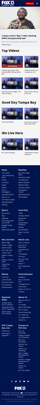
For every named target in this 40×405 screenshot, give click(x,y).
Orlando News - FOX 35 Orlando (7, 304)
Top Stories (6, 173)
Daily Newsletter (7, 202)
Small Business (7, 287)
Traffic (20, 213)
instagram (20, 381)
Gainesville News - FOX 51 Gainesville (8, 308)
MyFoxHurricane (24, 194)
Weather (22, 170)
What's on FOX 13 (24, 289)
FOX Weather (23, 197)
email (28, 381)
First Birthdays (23, 230)
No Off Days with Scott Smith (8, 222)
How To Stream (23, 243)
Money (5, 274)
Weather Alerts (23, 185)
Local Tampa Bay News (8, 176)
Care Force (5, 269)
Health (4, 185)
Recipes (21, 227)
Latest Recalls (6, 280)
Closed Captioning (24, 312)
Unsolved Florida (7, 194)
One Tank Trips (7, 250)
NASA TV (21, 264)
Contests (21, 292)
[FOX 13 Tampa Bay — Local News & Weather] (8, 3)
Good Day (23, 210)
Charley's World (23, 216)
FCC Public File (23, 315)
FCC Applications (24, 317)
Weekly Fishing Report (7, 226)
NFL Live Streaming (21, 332)
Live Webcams (23, 180)
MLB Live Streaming (21, 341)
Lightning (5, 218)
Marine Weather (23, 182)
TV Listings (22, 305)
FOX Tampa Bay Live (24, 267)
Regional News (6, 298)
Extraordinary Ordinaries (23, 224)
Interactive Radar (24, 177)
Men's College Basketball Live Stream (23, 355)
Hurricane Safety (24, 188)
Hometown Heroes (22, 219)
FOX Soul (21, 257)
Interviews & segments (6, 334)
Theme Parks (6, 253)
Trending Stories (24, 284)
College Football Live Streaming (24, 336)
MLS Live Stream (24, 370)
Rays (3, 216)
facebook (12, 381)
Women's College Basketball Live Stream (24, 361)
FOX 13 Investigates (6, 191)
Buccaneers (6, 213)
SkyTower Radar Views (24, 174)
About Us (22, 297)
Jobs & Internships (24, 307)
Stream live (5, 331)
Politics (4, 188)
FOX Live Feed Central (23, 260)
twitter (16, 381)
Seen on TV (6, 197)
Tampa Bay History (6, 265)
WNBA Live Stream (22, 367)
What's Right (6, 243)
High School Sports (8, 230)
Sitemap (4, 205)
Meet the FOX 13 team (24, 301)
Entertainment (25, 274)
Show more (6, 44)
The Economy (6, 285)
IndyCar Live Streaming (22, 350)
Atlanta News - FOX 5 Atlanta (7, 313)
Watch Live (30, 3)
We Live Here (8, 239)
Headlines (21, 277)
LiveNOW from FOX (23, 250)
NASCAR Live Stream (22, 345)
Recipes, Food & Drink (7, 261)
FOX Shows (22, 287)
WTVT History (23, 310)
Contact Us (22, 320)
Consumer (5, 182)
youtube (24, 381)
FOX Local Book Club (24, 281)
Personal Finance (8, 282)
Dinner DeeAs (6, 248)
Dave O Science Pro (23, 233)
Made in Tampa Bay (7, 256)
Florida (4, 180)
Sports (5, 210)
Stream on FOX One (23, 326)
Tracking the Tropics (22, 191)
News (4, 170)
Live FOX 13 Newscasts (22, 246)
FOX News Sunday (8, 200)
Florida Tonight (7, 245)
